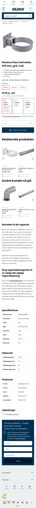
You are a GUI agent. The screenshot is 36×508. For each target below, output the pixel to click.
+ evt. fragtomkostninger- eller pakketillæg (13, 95)
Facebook (7, 488)
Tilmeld (18, 461)
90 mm (14, 87)
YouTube (22, 488)
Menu (3, 11)
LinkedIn (29, 488)
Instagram (14, 488)
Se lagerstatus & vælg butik (12, 116)
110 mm (23, 87)
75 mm (6, 87)
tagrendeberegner (16, 281)
